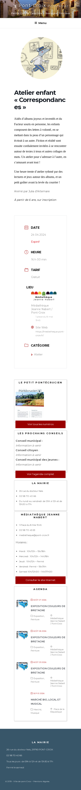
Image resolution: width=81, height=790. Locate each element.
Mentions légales (41, 781)
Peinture (35, 619)
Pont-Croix (43, 5)
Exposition (39, 616)
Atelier (38, 354)
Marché (37, 709)
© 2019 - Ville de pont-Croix (18, 781)
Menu (42, 23)
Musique (35, 713)
